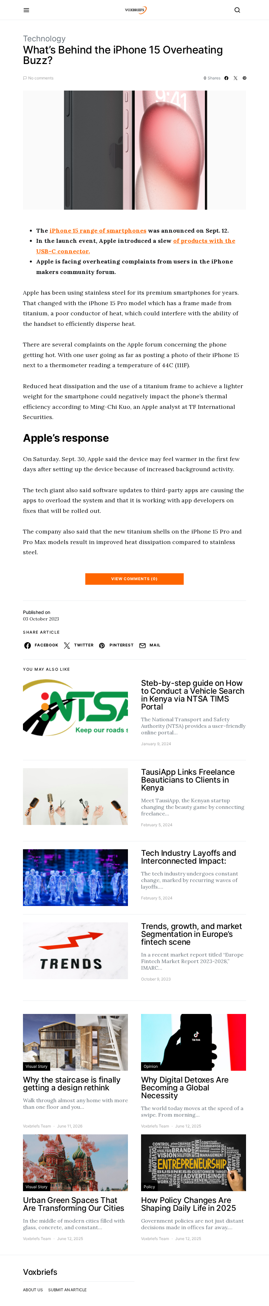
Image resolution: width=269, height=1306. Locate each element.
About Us (33, 1289)
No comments (40, 77)
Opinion (151, 1066)
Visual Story (37, 1066)
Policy (149, 1186)
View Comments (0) (134, 579)
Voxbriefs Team (37, 1126)
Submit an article (67, 1289)
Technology (44, 38)
